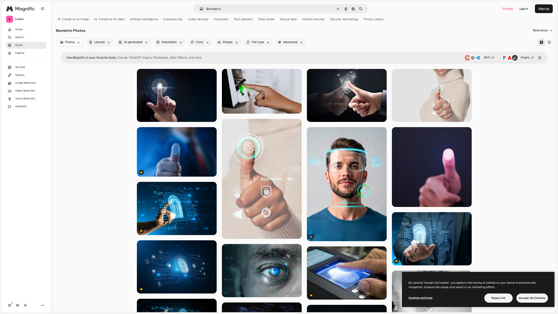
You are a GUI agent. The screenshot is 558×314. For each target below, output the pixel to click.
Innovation (221, 19)
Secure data (288, 19)
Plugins (525, 57)
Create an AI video (112, 19)
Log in (523, 9)
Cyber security (198, 19)
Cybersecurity (173, 19)
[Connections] (9, 305)
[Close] (539, 57)
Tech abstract (243, 19)
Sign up (543, 9)
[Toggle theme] (25, 305)
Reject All (498, 298)
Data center (266, 19)
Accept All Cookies (532, 298)
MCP (487, 57)
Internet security (313, 19)
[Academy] (17, 305)
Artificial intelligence (144, 19)
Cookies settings (420, 298)
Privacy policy (374, 19)
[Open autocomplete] (200, 8)
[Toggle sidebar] (42, 8)
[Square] (549, 42)
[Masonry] (541, 42)
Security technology (344, 19)
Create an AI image (75, 19)
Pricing (507, 9)
